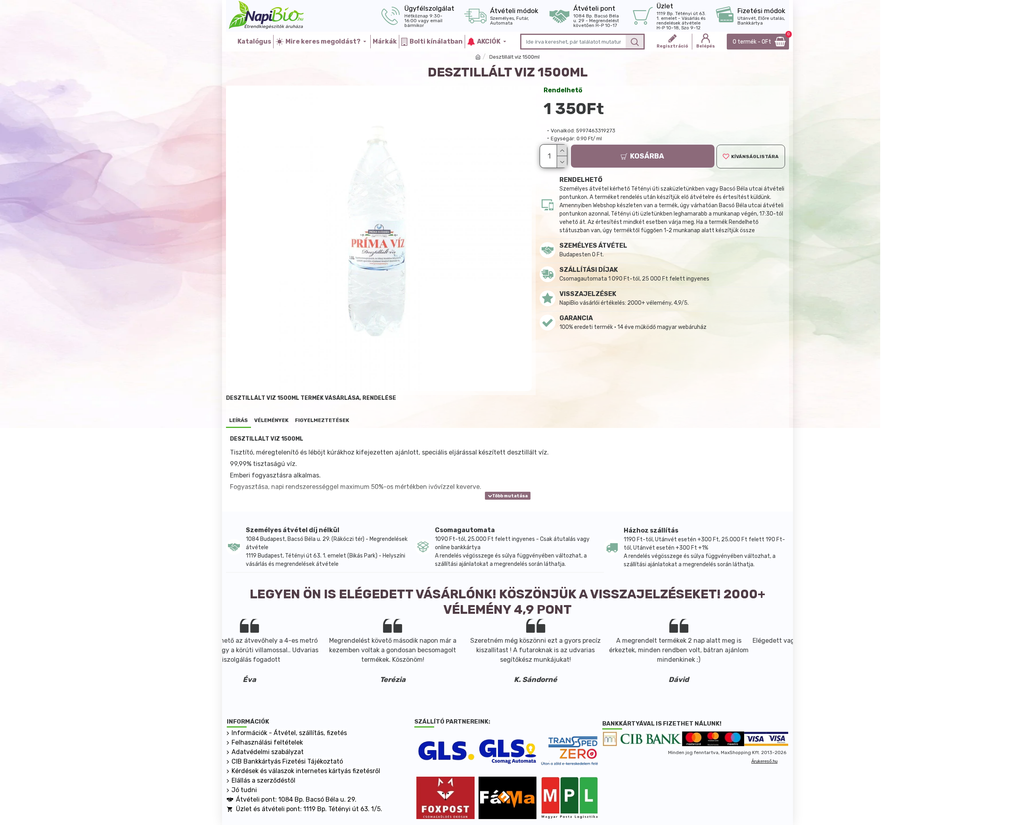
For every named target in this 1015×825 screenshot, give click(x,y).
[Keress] (634, 41)
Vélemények (271, 420)
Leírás (238, 420)
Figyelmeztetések (322, 420)
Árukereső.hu (764, 761)
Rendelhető (563, 90)
